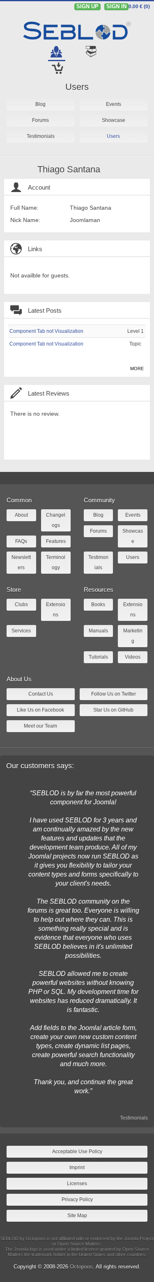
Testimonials (134, 1118)
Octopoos (81, 1267)
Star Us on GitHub (113, 710)
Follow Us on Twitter (113, 694)
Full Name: (24, 207)
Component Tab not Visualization (46, 331)
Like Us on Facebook (40, 710)
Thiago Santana (68, 169)
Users (77, 87)
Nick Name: (25, 220)
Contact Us (40, 694)
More (137, 368)
